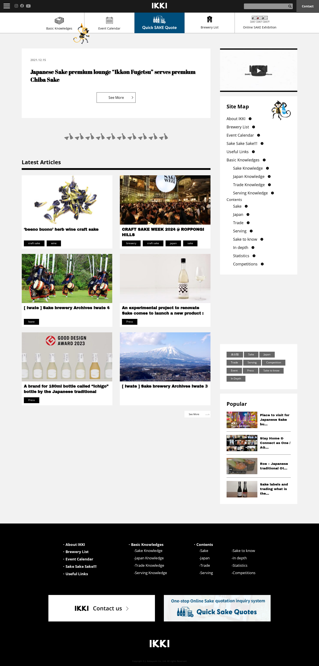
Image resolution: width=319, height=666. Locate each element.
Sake (237, 206)
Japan (238, 214)
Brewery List (210, 27)
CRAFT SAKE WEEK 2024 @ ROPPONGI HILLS (163, 232)
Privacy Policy (286, 660)
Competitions (245, 264)
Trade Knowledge (249, 184)
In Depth (236, 378)
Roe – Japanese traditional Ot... (274, 466)
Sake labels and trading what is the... (274, 489)
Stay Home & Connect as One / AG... (275, 443)
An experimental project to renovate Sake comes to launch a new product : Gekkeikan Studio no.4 (163, 313)
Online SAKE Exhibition (259, 27)
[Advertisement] (258, 309)
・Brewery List (75, 551)
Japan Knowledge (249, 176)
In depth (240, 247)
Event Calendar (109, 28)
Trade (238, 222)
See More (116, 97)
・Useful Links (75, 573)
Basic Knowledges (59, 28)
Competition (273, 362)
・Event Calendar (77, 559)
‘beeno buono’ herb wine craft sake (61, 229)
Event (234, 370)
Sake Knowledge (248, 168)
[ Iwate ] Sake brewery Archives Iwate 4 (67, 308)
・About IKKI (73, 544)
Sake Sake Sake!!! (242, 143)
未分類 (235, 354)
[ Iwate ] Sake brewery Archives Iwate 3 (165, 386)
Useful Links (238, 151)
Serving (240, 231)
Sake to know (245, 239)
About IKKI (236, 118)
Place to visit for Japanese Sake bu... (274, 419)
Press (250, 370)
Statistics (241, 255)
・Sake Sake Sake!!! (79, 566)
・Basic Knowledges (145, 544)
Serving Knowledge (250, 192)
